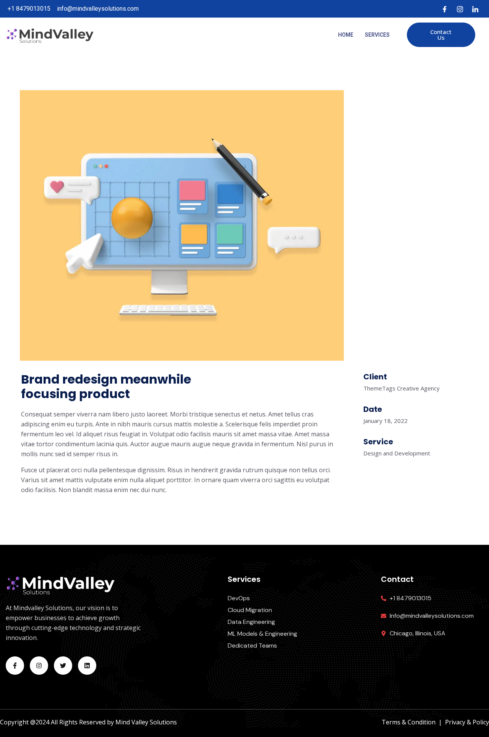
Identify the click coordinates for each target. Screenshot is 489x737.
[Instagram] (460, 9)
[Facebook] (444, 9)
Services (377, 35)
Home (345, 35)
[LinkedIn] (475, 9)
